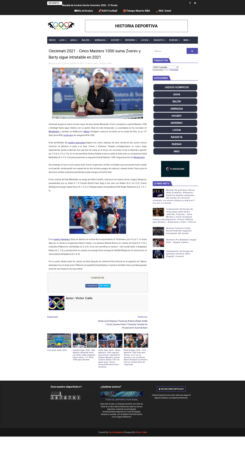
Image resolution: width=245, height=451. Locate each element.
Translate (173, 70)
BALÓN (85, 40)
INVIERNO (130, 40)
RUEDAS (173, 40)
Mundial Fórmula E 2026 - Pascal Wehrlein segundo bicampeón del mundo (179, 230)
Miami (87, 131)
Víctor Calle (141, 432)
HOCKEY (115, 40)
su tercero (68, 135)
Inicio (52, 40)
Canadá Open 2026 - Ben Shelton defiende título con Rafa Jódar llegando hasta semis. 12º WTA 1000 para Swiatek (84, 355)
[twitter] (195, 3)
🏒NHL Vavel (163, 10)
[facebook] (190, 3)
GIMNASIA (100, 40)
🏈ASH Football (108, 10)
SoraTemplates (115, 432)
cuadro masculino (76, 142)
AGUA (73, 40)
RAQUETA (159, 40)
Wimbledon (54, 131)
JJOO (62, 40)
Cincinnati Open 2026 (57, 350)
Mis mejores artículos (172, 389)
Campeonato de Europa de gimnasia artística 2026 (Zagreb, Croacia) (179, 253)
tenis (89, 63)
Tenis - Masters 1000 (102, 63)
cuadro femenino (61, 239)
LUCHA (144, 40)
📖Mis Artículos (83, 10)
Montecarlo (139, 157)
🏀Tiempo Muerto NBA (136, 10)
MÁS (185, 40)
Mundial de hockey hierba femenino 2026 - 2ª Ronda (89, 3)
